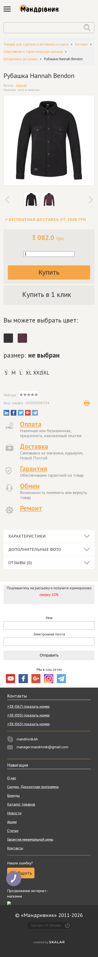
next (90, 200)
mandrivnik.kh (27, 739)
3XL (42, 372)
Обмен (30, 485)
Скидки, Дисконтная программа (33, 786)
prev (7, 200)
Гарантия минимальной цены (30, 839)
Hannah (21, 85)
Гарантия (33, 468)
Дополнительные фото (34, 549)
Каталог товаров (21, 804)
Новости (14, 813)
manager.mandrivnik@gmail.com (42, 746)
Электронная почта (49, 634)
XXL (35, 372)
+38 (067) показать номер (28, 706)
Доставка (34, 446)
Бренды (13, 795)
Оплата (30, 424)
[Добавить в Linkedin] (6, 413)
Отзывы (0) (20, 562)
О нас (11, 778)
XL (28, 372)
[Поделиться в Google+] (28, 413)
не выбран (44, 355)
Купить (49, 272)
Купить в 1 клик (46, 294)
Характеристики (27, 536)
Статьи (12, 830)
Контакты (15, 848)
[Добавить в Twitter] (21, 413)
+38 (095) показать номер (28, 715)
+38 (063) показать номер (28, 723)
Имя (49, 618)
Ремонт (31, 508)
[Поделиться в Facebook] (13, 413)
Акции (12, 821)
